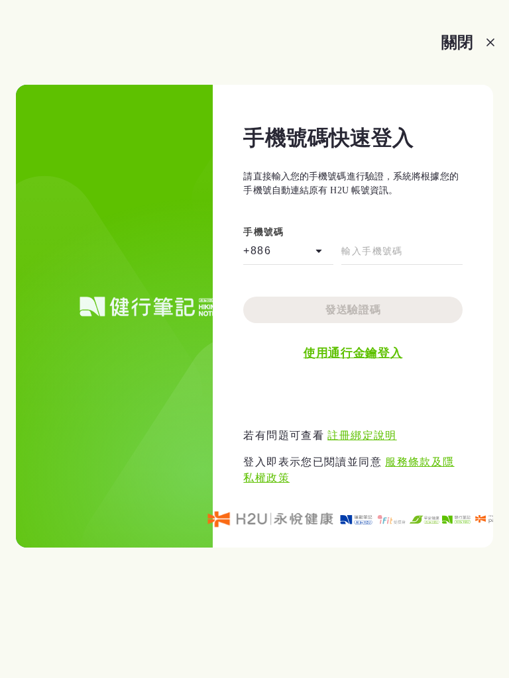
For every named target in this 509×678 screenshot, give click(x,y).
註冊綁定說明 (361, 435)
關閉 (457, 42)
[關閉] (490, 42)
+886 (257, 250)
